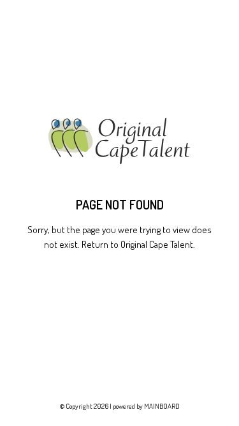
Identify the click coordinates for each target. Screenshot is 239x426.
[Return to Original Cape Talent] (119, 141)
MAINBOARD (162, 406)
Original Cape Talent (156, 244)
